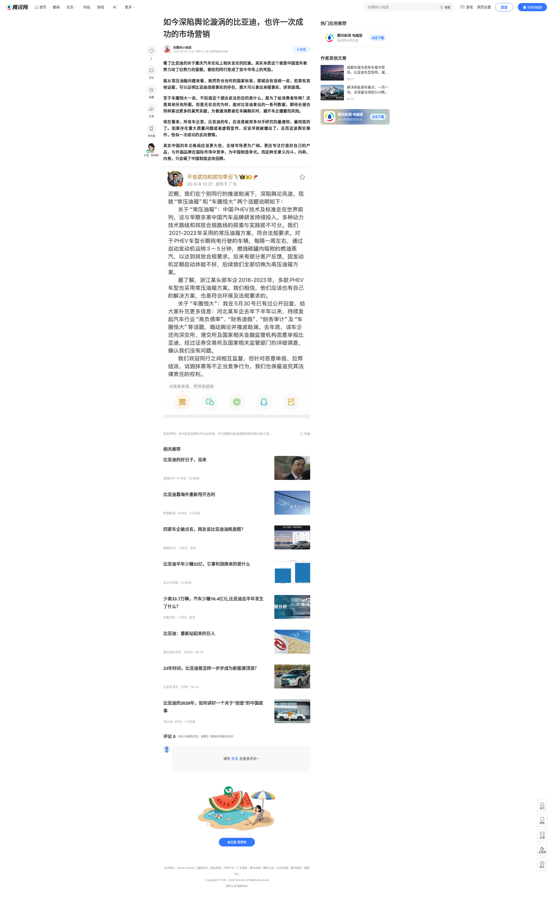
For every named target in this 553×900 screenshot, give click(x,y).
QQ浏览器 (282, 868)
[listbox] (236, 585)
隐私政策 (216, 868)
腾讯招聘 (255, 868)
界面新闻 (169, 513)
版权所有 (242, 886)
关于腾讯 (169, 868)
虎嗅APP (169, 478)
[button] (378, 38)
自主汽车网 (170, 582)
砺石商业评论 (172, 652)
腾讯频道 (296, 868)
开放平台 (229, 868)
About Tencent (186, 868)
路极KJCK (169, 547)
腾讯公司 (231, 886)
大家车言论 (170, 686)
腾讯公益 (268, 868)
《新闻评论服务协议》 (222, 736)
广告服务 (242, 868)
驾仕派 (167, 721)
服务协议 (202, 868)
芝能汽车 (169, 617)
